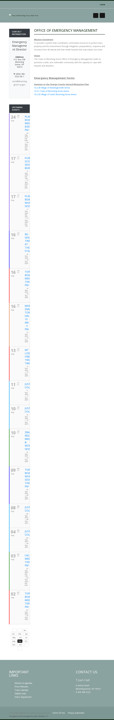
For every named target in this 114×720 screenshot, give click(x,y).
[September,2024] (14, 630)
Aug (13, 641)
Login (102, 4)
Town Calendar (21, 690)
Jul (26, 637)
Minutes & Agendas (23, 683)
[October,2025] (26, 645)
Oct (26, 641)
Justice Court (29, 385)
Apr (26, 634)
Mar (19, 634)
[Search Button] (95, 15)
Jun (20, 637)
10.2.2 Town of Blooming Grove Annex (51, 91)
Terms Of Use (58, 713)
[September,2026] (20, 648)
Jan (25, 630)
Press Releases (21, 686)
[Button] (102, 15)
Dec (20, 645)
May (14, 637)
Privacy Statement (76, 713)
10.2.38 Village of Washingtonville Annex (52, 87)
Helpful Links (20, 693)
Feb (13, 634)
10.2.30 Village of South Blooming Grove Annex (55, 94)
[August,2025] (19, 630)
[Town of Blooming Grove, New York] (23, 15)
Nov (14, 645)
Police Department (23, 697)
